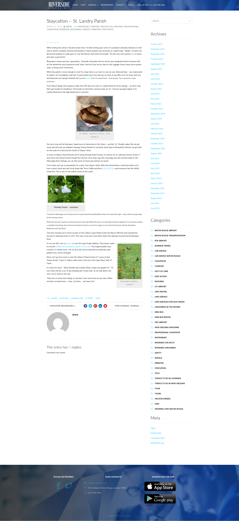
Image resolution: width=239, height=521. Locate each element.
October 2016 (157, 59)
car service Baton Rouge (167, 256)
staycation (107, 29)
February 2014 (157, 129)
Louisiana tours (77, 298)
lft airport (160, 287)
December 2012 (158, 188)
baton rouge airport (166, 231)
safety (158, 353)
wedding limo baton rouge (169, 409)
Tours (158, 394)
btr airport (161, 241)
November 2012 (158, 193)
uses (157, 404)
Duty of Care (161, 271)
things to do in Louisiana (168, 378)
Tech (157, 373)
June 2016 (155, 79)
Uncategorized (162, 399)
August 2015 (156, 89)
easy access (106, 27)
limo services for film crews (169, 302)
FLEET (83, 5)
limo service (161, 297)
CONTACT (120, 5)
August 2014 (156, 119)
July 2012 (155, 203)
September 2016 (158, 64)
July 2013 (155, 159)
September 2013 (158, 149)
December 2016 (158, 49)
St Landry (89, 298)
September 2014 (158, 114)
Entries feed (156, 433)
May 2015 (155, 99)
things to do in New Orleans (170, 383)
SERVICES (92, 5)
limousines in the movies (167, 307)
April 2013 (155, 173)
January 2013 (156, 183)
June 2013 (155, 164)
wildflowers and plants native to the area (73, 246)
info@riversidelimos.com (97, 483)
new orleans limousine (167, 327)
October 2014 (157, 109)
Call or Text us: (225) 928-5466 (151, 5)
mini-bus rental (163, 317)
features (159, 282)
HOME (75, 5)
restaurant (161, 338)
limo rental (161, 292)
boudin (54, 298)
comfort (94, 27)
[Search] (189, 21)
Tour (157, 389)
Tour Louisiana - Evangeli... (127, 306)
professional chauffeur (167, 332)
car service (160, 251)
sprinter (95, 29)
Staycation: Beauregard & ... (63, 306)
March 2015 (156, 104)
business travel (163, 246)
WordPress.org (157, 443)
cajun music (63, 298)
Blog (130, 5)
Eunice (69, 243)
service (86, 29)
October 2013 (157, 144)
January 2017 (156, 44)
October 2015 (157, 84)
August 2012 (156, 198)
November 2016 (158, 54)
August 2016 (156, 69)
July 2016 (155, 74)
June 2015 (155, 94)
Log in (153, 428)
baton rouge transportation (170, 236)
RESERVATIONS (107, 5)
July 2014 (155, 124)
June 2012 (155, 208)
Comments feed (157, 438)
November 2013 (158, 139)
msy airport (161, 322)
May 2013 (155, 168)
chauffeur (83, 27)
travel (97, 298)
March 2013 (156, 178)
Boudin (88, 78)
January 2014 (156, 134)
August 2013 (156, 154)
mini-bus (118, 27)
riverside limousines (71, 29)
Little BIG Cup (109, 168)
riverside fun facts (164, 343)
